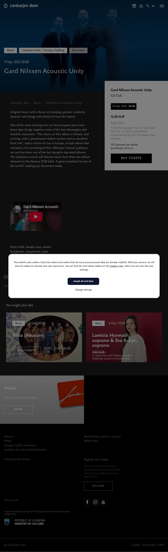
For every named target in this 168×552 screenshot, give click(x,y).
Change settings (83, 289)
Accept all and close (83, 281)
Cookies (114, 266)
